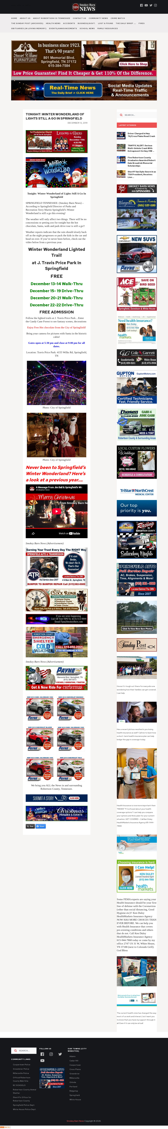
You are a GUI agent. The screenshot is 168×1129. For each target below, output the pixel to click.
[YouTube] (42, 1066)
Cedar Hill (74, 1066)
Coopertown (75, 1071)
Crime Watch (118, 18)
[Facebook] (141, 5)
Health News (53, 23)
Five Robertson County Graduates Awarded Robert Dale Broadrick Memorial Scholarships (142, 167)
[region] (137, 194)
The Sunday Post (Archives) (27, 23)
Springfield (75, 1101)
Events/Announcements (63, 28)
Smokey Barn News (75, 1126)
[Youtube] (146, 5)
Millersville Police (21, 1079)
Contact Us (79, 18)
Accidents (69, 23)
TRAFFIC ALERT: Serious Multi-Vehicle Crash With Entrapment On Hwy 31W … (141, 154)
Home (14, 18)
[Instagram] (155, 5)
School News (87, 28)
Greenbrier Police (21, 1074)
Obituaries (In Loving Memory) (28, 28)
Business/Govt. (86, 23)
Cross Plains (75, 1075)
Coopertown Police (21, 1070)
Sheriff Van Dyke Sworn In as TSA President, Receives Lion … (142, 180)
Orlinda (73, 1088)
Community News (98, 18)
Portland (73, 1092)
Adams (73, 1062)
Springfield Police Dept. (24, 1111)
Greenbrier (75, 1079)
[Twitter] (150, 5)
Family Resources (107, 28)
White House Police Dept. (24, 1115)
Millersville (74, 1084)
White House (75, 1105)
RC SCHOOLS (19, 1091)
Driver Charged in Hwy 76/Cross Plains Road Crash (141, 140)
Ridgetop (74, 1096)
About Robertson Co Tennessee (51, 18)
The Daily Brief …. (126, 23)
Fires (142, 23)
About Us (25, 18)
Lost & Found (105, 23)
